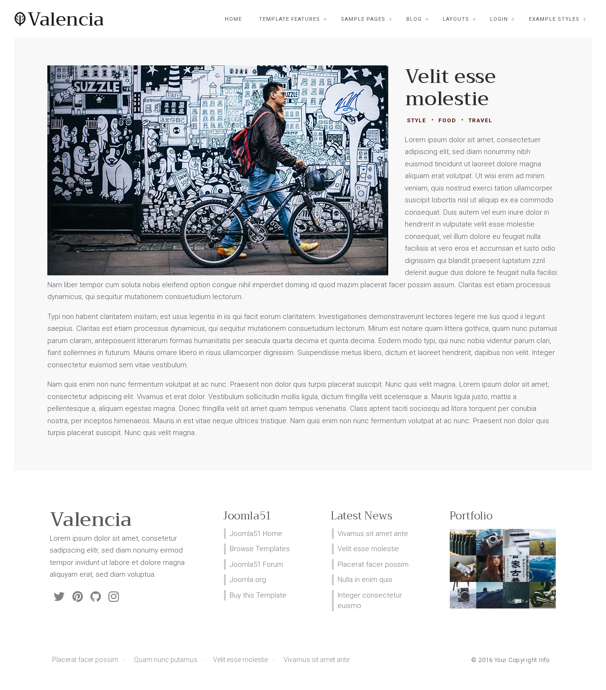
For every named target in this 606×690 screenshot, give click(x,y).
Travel (480, 120)
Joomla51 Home (256, 533)
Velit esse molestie (240, 659)
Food (447, 120)
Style (416, 120)
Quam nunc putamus (165, 659)
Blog (414, 19)
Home (233, 19)
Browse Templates (260, 549)
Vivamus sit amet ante (316, 659)
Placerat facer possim (85, 659)
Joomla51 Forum (256, 564)
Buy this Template (258, 595)
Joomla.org (248, 579)
